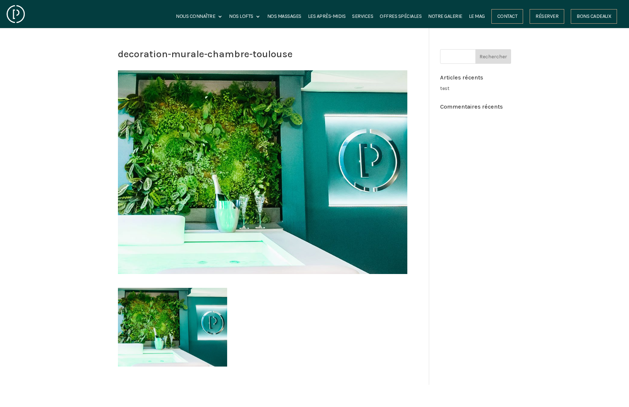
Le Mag (477, 16)
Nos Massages (284, 16)
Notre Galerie (445, 16)
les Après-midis (327, 16)
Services (362, 16)
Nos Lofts (241, 16)
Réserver (546, 16)
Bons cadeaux (594, 16)
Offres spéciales (401, 16)
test (445, 88)
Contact (507, 16)
